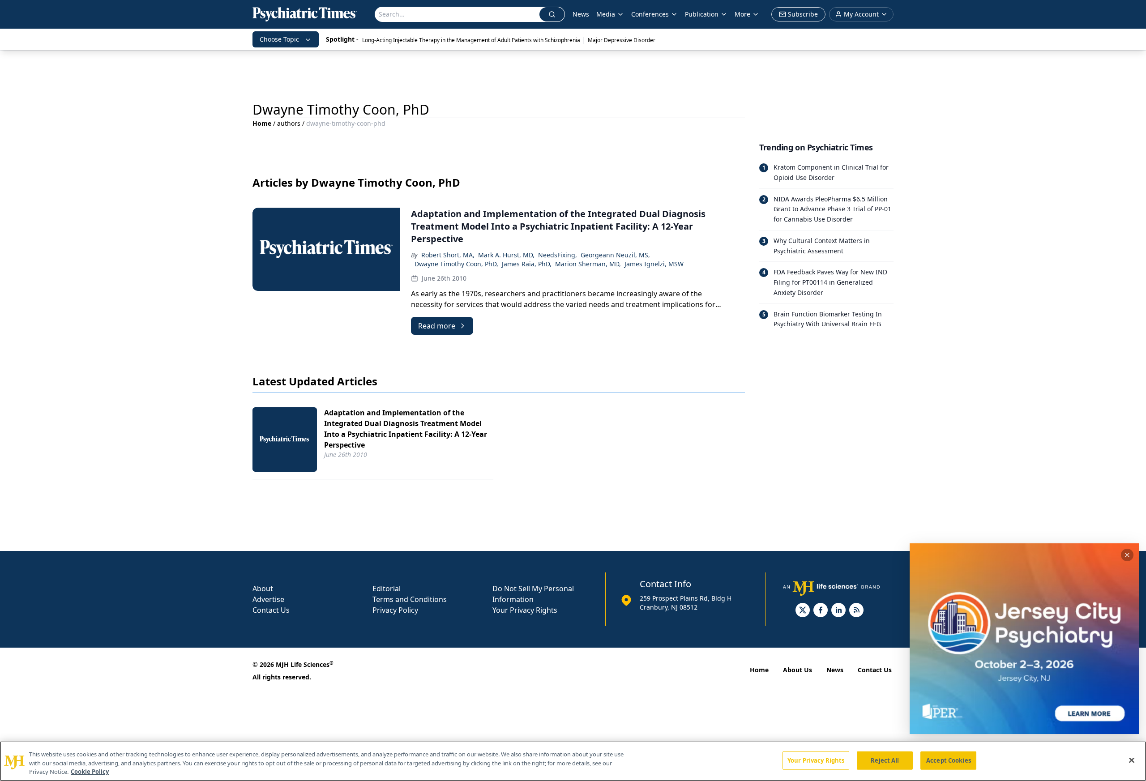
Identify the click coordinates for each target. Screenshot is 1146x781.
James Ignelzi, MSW (654, 264)
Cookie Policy (90, 772)
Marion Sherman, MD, (588, 264)
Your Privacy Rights (524, 610)
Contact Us (271, 610)
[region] (573, 761)
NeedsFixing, (557, 255)
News (581, 14)
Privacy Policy (395, 610)
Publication (701, 14)
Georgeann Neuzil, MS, (615, 255)
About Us (797, 670)
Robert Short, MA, (448, 255)
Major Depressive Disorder (621, 40)
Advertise (268, 599)
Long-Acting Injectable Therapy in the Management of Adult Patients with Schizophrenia (471, 40)
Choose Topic (279, 39)
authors (288, 123)
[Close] (1132, 760)
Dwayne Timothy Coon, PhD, (456, 264)
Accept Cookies (948, 760)
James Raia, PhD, (527, 264)
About (262, 588)
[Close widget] (1127, 555)
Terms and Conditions (409, 599)
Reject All (885, 760)
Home (261, 123)
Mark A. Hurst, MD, (506, 255)
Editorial (386, 588)
